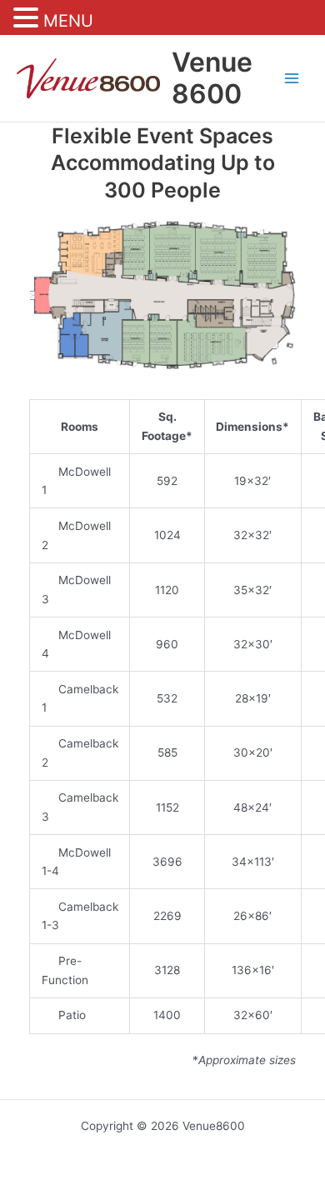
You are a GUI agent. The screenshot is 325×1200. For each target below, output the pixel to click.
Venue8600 (212, 78)
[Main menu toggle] (292, 79)
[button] (28, 19)
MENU (68, 21)
